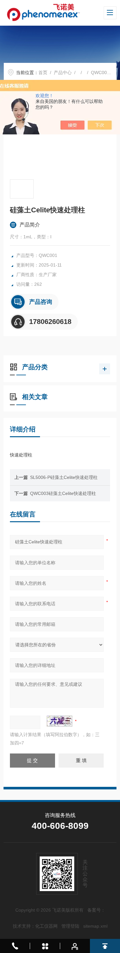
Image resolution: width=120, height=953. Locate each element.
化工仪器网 (46, 926)
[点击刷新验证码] (59, 721)
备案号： (96, 910)
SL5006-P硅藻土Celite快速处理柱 (64, 477)
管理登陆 (70, 926)
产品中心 (63, 72)
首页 (42, 72)
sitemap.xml (95, 926)
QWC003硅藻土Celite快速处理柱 (63, 493)
